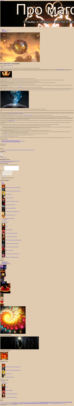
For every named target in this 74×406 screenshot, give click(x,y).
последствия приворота (67, 402)
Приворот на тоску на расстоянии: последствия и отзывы (12, 370)
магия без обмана (44, 402)
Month (6, 219)
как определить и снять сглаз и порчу (26, 402)
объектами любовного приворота (60, 69)
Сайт (1, 174)
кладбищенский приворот (36, 402)
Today (2, 219)
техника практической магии (42, 403)
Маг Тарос (6, 226)
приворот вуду (1, 403)
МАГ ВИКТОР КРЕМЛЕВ (8, 229)
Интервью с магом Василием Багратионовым (11, 233)
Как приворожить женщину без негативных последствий (12, 187)
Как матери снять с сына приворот (9, 218)
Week (4, 219)
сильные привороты (31, 403)
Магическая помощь (4, 31)
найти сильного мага (51, 402)
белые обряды (15, 402)
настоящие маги (59, 402)
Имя (1, 171)
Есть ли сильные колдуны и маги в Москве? (11, 236)
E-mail (1, 173)
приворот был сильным (12, 120)
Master (3, 66)
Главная (3, 29)
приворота (5, 133)
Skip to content (2, 0)
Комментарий (2, 170)
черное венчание (64, 403)
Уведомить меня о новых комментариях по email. (7, 177)
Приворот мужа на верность (9, 250)
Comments (3, 183)
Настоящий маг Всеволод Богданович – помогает (11, 243)
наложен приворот (20, 87)
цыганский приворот (61, 403)
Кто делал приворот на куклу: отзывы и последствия (12, 211)
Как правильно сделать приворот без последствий (11, 201)
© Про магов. (2, 404)
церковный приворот (55, 403)
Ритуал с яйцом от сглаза (8, 194)
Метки (3, 282)
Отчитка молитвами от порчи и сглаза (6, 161)
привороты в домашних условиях (19, 403)
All (7, 219)
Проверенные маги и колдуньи (6, 263)
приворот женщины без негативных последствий (7, 403)
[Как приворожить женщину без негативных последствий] (4, 359)
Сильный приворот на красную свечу (10, 204)
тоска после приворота (50, 403)
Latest (2, 362)
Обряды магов (4, 30)
